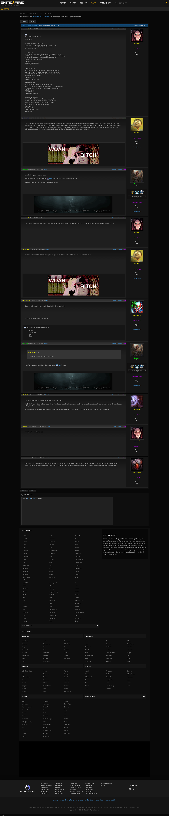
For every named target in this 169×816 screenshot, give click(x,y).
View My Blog (137, 147)
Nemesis (51, 595)
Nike (86, 683)
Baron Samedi (53, 551)
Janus (76, 580)
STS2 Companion (91, 793)
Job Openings (89, 800)
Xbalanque (52, 618)
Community (105, 3)
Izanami (51, 580)
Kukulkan (51, 586)
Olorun (24, 724)
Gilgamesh (78, 568)
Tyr (86, 689)
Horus (51, 574)
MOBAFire (43, 783)
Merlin (77, 589)
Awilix (77, 548)
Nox (44, 722)
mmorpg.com (89, 783)
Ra (23, 603)
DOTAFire (58, 785)
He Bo (45, 713)
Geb (50, 568)
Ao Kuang (25, 704)
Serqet (66, 656)
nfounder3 (26, 28)
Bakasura (67, 641)
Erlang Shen (131, 674)
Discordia (26, 565)
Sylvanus (25, 612)
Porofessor (44, 787)
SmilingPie (26, 394)
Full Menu (120, 3)
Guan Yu (25, 571)
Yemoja (25, 621)
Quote (120, 28)
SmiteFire (58, 783)
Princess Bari (79, 600)
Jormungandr (53, 583)
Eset (50, 565)
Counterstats (44, 789)
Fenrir (77, 565)
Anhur (77, 539)
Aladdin (25, 539)
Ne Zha (77, 592)
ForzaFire (58, 791)
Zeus (76, 621)
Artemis (51, 545)
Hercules (25, 574)
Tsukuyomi (52, 615)
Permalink (114, 28)
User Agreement (58, 800)
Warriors (88, 666)
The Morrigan (79, 612)
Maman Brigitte (48, 719)
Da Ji (50, 562)
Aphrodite (52, 542)
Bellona (25, 553)
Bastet (77, 551)
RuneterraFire (44, 793)
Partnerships (99, 800)
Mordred (25, 592)
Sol (24, 609)
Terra (128, 659)
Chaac (51, 556)
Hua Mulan (26, 577)
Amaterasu (52, 539)
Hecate (77, 571)
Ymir (50, 178)
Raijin (45, 727)
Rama (50, 603)
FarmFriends (59, 789)
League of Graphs (46, 785)
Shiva (87, 686)
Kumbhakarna (89, 656)
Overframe (88, 791)
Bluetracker (89, 785)
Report (46, 28)
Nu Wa (77, 595)
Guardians (89, 636)
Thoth (66, 730)
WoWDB (73, 789)
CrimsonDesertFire (106, 783)
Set (23, 659)
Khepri (25, 586)
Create (63, 3)
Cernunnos (26, 556)
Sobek (77, 606)
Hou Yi (77, 574)
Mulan (129, 680)
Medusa (25, 589)
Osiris (77, 598)
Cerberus (78, 553)
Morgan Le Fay (53, 592)
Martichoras (47, 686)
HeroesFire (59, 793)
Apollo (77, 542)
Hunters (25, 666)
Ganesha (25, 568)
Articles (113, 800)
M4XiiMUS (26, 118)
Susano (77, 609)
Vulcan (25, 618)
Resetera (58, 787)
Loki (76, 586)
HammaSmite (26, 300)
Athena (25, 548)
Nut (24, 598)
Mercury (51, 589)
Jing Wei (25, 583)
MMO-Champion (75, 793)
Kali (76, 583)
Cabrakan (52, 553)
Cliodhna (67, 644)
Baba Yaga (67, 704)
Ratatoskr (78, 603)
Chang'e (46, 707)
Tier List (83, 3)
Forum (24, 21)
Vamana (108, 689)
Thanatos (52, 612)
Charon (77, 556)
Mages (24, 696)
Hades (51, 571)
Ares (24, 545)
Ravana (25, 606)
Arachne (25, 641)
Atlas (50, 548)
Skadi (24, 692)
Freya (66, 710)
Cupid (24, 562)
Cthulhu (87, 650)
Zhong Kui (46, 736)
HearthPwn (88, 787)
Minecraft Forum (75, 787)
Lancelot (25, 650)
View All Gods (27, 626)
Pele (24, 600)
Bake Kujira (130, 644)
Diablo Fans (89, 789)
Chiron (25, 559)
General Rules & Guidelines (40, 17)
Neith (24, 595)
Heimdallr (67, 680)
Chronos (51, 559)
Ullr (76, 615)
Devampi (25, 169)
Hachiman (46, 680)
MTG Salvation (75, 785)
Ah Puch (77, 536)
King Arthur (109, 680)
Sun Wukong (53, 609)
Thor (24, 615)
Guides (73, 3)
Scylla (50, 606)
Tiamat (24, 733)
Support (107, 800)
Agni (50, 536)
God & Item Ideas (32, 25)
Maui (128, 656)
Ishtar (77, 577)
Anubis (25, 542)
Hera (24, 716)
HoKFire (102, 785)
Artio (76, 545)
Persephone (47, 724)
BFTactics (73, 783)
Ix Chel (25, 580)
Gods (93, 3)
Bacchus (25, 551)
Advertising (79, 800)
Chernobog (26, 677)
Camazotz (46, 644)
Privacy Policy (69, 800)
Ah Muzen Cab (27, 671)
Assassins (25, 636)
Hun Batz (52, 577)
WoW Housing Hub (76, 791)
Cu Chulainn (79, 559)
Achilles (25, 536)
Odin (50, 598)
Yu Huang (67, 733)
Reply (32, 21)
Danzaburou (79, 562)
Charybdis (67, 674)
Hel (65, 713)
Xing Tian (78, 618)
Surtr (128, 686)
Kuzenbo (109, 656)
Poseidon (52, 600)
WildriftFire (44, 791)
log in (29, 499)
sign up (35, 499)
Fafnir (108, 650)
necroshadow (26, 457)
